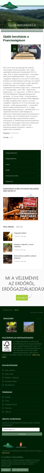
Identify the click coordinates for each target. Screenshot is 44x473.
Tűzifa (7, 401)
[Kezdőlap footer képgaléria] (11, 332)
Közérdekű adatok (11, 381)
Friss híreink (8, 227)
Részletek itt (22, 297)
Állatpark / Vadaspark (12, 377)
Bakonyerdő (5, 453)
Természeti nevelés (12, 176)
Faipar (8, 164)
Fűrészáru (8, 408)
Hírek (11, 137)
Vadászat (8, 412)
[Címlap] (9, 5)
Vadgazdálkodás (11, 158)
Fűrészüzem (15, 133)
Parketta (7, 397)
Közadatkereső (10, 385)
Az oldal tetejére (36, 312)
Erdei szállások (10, 370)
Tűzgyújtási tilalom (20, 233)
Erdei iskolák (9, 374)
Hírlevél (19, 227)
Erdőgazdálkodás (11, 153)
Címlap (16, 310)
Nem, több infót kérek (20, 470)
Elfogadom (6, 470)
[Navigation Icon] (41, 3)
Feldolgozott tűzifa (11, 404)
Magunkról (9, 181)
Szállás (8, 170)
